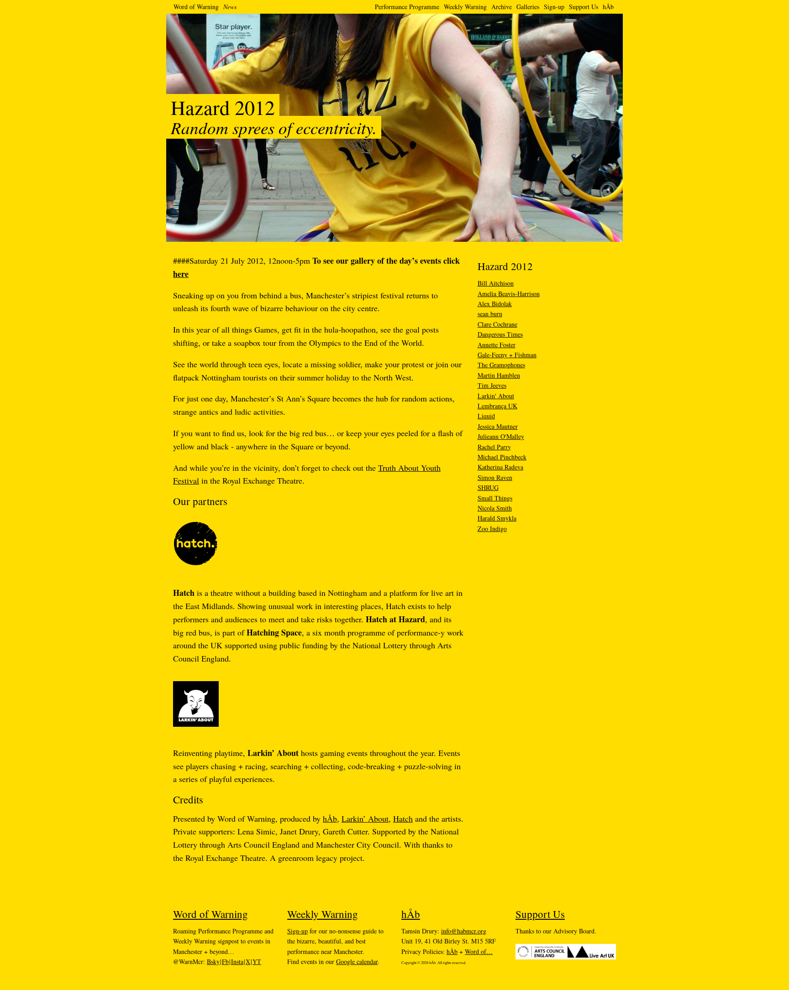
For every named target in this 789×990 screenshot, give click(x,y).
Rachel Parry (494, 447)
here (181, 274)
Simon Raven (495, 477)
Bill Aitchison (496, 283)
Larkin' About (496, 395)
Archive (501, 6)
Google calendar (357, 961)
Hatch (403, 818)
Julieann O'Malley (501, 436)
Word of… (479, 951)
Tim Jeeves (492, 385)
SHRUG (488, 487)
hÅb (608, 6)
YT (256, 961)
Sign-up (554, 6)
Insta (237, 961)
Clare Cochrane (497, 324)
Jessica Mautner (498, 426)
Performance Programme (407, 6)
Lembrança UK (497, 405)
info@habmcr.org (463, 931)
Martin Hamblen (499, 375)
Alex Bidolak (495, 303)
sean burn (490, 313)
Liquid (486, 416)
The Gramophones (501, 364)
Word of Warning (196, 6)
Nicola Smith (495, 508)
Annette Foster (496, 344)
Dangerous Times (500, 334)
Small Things (495, 498)
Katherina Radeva (500, 467)
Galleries (527, 6)
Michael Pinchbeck (502, 457)
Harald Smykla (497, 518)
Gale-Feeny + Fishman (507, 354)
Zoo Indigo (492, 528)
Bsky (213, 961)
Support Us (583, 6)
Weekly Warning (465, 6)
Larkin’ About (365, 818)
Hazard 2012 (505, 266)
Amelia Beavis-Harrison (509, 293)
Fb (225, 961)
